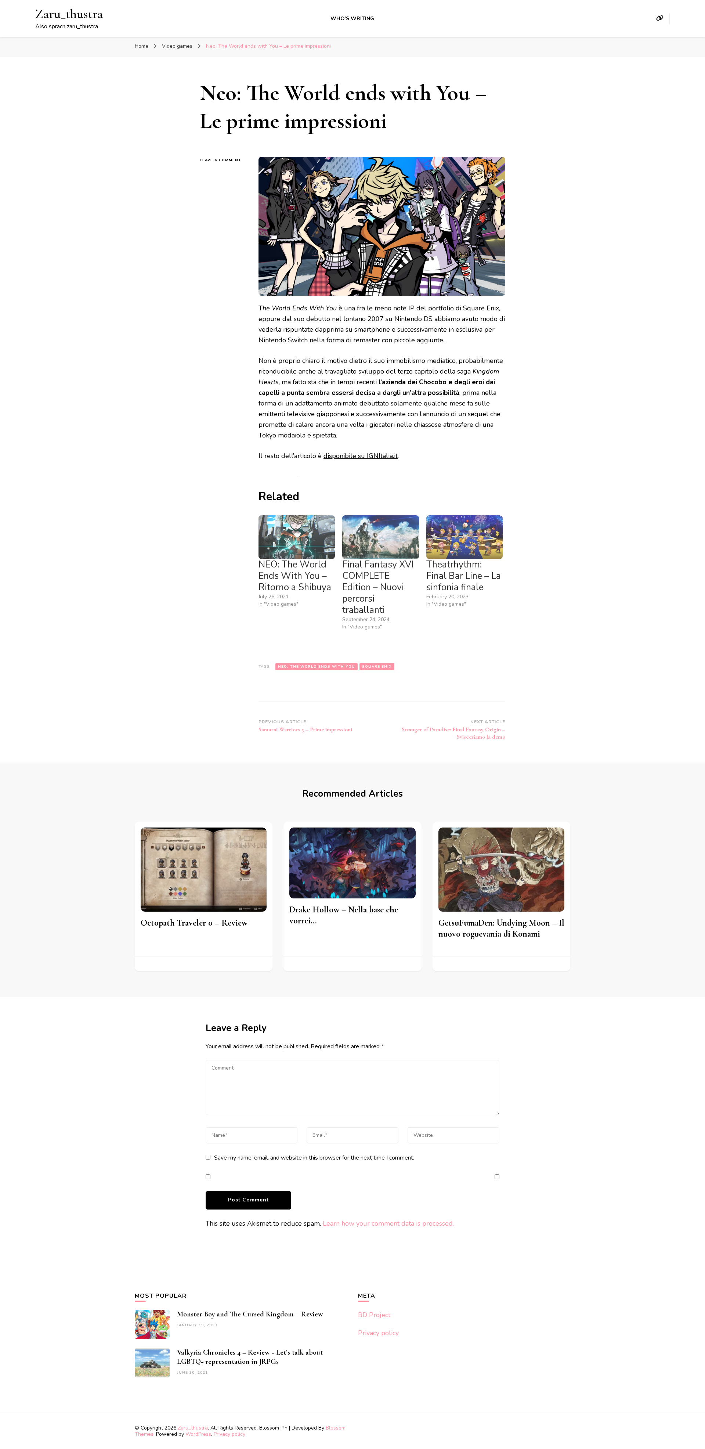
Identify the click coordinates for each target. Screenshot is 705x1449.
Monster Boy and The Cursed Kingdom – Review (250, 1314)
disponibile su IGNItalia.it (360, 455)
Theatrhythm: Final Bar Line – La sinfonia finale (463, 576)
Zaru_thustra (69, 14)
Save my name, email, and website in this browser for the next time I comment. (314, 1158)
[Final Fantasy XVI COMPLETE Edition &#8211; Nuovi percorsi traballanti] (380, 537)
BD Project (374, 1315)
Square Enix (377, 666)
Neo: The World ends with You (316, 666)
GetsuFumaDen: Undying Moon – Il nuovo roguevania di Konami (501, 928)
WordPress (198, 1434)
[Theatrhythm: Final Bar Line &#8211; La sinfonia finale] (464, 537)
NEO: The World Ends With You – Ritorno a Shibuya (294, 576)
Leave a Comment (223, 160)
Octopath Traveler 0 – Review (194, 923)
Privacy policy (378, 1333)
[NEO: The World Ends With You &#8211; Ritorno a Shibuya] (296, 537)
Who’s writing (352, 18)
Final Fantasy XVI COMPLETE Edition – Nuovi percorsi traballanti (377, 587)
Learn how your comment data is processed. (388, 1223)
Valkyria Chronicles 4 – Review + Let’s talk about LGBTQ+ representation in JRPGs (250, 1357)
